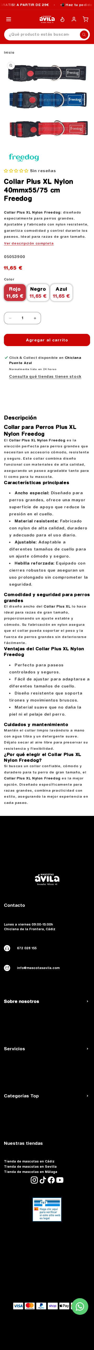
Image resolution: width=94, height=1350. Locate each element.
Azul (61, 292)
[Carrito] (85, 19)
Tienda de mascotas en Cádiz (29, 1161)
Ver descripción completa (29, 243)
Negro (38, 292)
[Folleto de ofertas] (62, 19)
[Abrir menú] (8, 19)
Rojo (15, 292)
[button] (17, 170)
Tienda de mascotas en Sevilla (30, 1166)
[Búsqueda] (84, 34)
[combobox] (47, 34)
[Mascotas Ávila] (47, 19)
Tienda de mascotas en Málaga (30, 1172)
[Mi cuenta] (73, 19)
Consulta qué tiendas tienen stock (45, 376)
